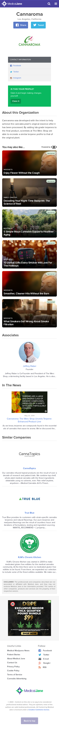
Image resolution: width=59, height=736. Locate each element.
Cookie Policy (13, 670)
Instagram (17, 78)
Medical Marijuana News (18, 650)
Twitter (16, 72)
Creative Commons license (38, 710)
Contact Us (12, 662)
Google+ (47, 663)
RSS (44, 667)
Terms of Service (14, 674)
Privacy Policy (13, 666)
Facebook (17, 65)
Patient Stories (13, 654)
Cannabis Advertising (16, 678)
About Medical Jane (16, 658)
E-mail (46, 659)
